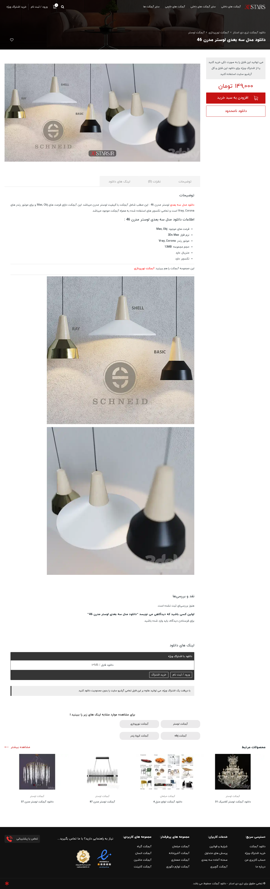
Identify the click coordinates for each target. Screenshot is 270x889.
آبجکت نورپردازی (219, 32)
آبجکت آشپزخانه (179, 853)
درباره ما (260, 867)
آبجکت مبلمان (167, 796)
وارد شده (157, 621)
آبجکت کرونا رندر (139, 736)
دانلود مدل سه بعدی (182, 205)
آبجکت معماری (180, 860)
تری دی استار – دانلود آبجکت (227, 883)
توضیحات (184, 181)
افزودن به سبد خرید (232, 97)
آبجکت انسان (143, 853)
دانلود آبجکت (257, 846)
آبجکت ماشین (142, 860)
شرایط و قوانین (219, 846)
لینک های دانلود (119, 181)
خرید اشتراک (158, 675)
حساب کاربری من (255, 860)
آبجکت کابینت (142, 867)
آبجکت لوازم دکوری (177, 867)
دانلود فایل (106, 665)
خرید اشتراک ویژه (255, 853)
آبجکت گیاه (144, 846)
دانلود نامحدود (236, 111)
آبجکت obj (181, 736)
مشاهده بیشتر (20, 747)
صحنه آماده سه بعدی (214, 860)
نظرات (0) (154, 181)
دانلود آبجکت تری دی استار (249, 32)
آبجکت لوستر (196, 32)
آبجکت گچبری (219, 867)
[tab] (185, 181)
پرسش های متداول (216, 853)
